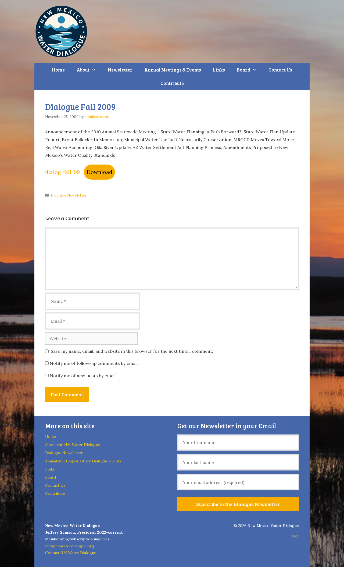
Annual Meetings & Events (172, 70)
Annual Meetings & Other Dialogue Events (83, 461)
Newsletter (120, 70)
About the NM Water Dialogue (72, 444)
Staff (295, 536)
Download (99, 172)
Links (219, 70)
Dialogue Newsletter (69, 195)
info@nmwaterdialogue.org (69, 546)
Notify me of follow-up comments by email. (94, 363)
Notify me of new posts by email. (83, 375)
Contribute (172, 83)
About (83, 70)
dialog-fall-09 (62, 172)
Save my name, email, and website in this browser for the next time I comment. (132, 351)
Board (243, 70)
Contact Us (280, 70)
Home (58, 70)
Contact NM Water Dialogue (70, 552)
